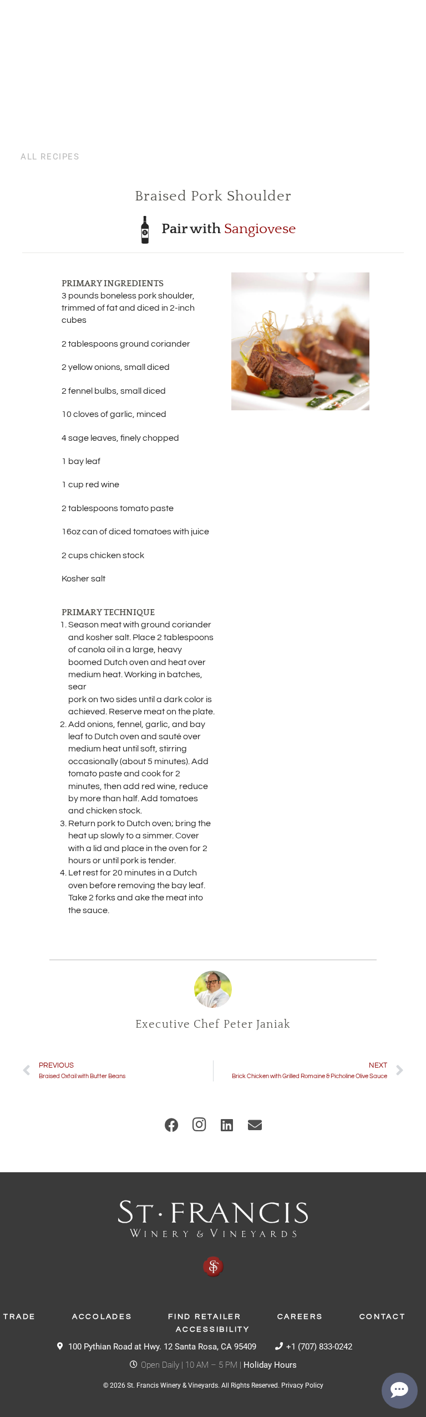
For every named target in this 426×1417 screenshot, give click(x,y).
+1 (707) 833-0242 (319, 1347)
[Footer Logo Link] (213, 1239)
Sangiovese (260, 229)
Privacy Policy (302, 1385)
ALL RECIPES (50, 157)
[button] (171, 1124)
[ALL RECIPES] (16, 157)
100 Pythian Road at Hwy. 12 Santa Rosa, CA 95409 (162, 1347)
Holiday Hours (270, 1365)
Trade (19, 1317)
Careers (300, 1317)
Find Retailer (204, 1317)
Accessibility (213, 1329)
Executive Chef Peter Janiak (213, 1024)
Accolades (102, 1317)
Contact (382, 1317)
